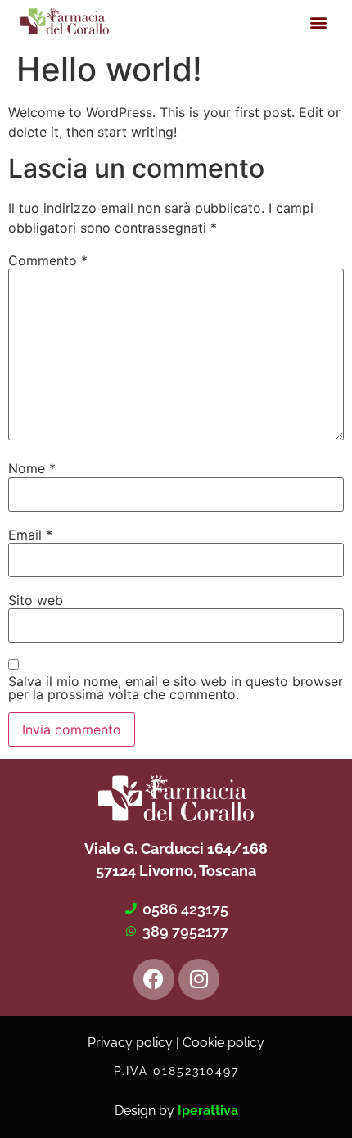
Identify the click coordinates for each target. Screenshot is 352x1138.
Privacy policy (130, 1042)
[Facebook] (153, 979)
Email (30, 534)
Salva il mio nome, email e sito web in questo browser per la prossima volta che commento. (175, 688)
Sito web (35, 600)
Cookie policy (223, 1042)
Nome (32, 468)
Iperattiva (208, 1110)
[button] (318, 21)
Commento (48, 260)
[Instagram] (198, 979)
